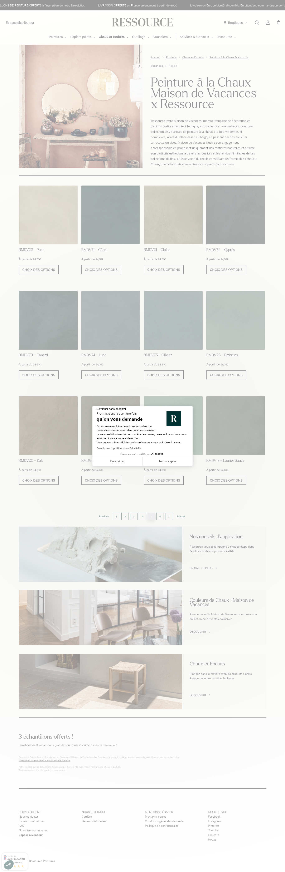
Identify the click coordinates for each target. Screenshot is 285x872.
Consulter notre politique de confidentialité (119, 448)
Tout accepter (168, 461)
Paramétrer (117, 461)
